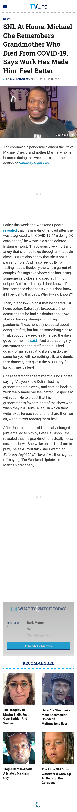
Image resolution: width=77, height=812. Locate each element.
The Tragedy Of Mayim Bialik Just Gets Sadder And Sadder (15, 716)
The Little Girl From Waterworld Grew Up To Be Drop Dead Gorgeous (56, 776)
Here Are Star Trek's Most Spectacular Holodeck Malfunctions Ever (56, 717)
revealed (10, 230)
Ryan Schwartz (19, 79)
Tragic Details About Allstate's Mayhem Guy (17, 773)
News (6, 19)
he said (31, 340)
